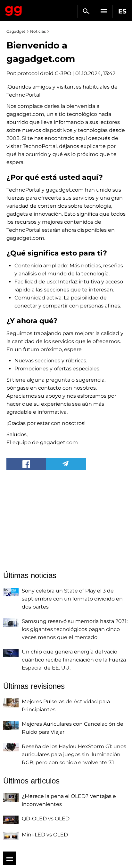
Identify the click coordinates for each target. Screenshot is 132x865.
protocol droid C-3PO (44, 73)
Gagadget (13, 9)
